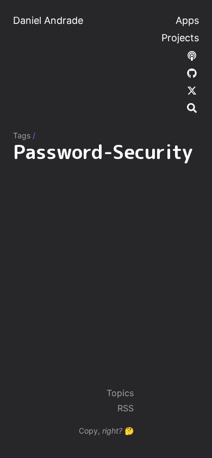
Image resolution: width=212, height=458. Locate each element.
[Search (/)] (192, 107)
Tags (21, 135)
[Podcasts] (192, 55)
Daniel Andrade (48, 20)
